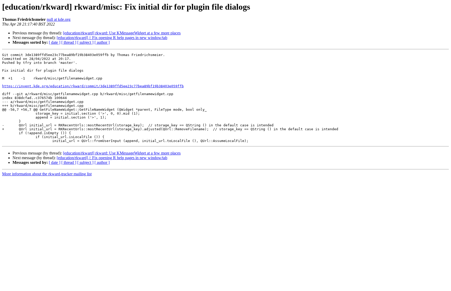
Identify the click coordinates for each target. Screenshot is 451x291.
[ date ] (54, 42)
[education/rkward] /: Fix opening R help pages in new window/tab (112, 37)
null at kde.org (58, 19)
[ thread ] (68, 42)
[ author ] (102, 42)
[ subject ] (85, 42)
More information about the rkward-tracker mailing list (47, 174)
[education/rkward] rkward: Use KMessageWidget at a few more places (122, 33)
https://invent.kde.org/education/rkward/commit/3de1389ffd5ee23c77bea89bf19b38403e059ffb (93, 86)
